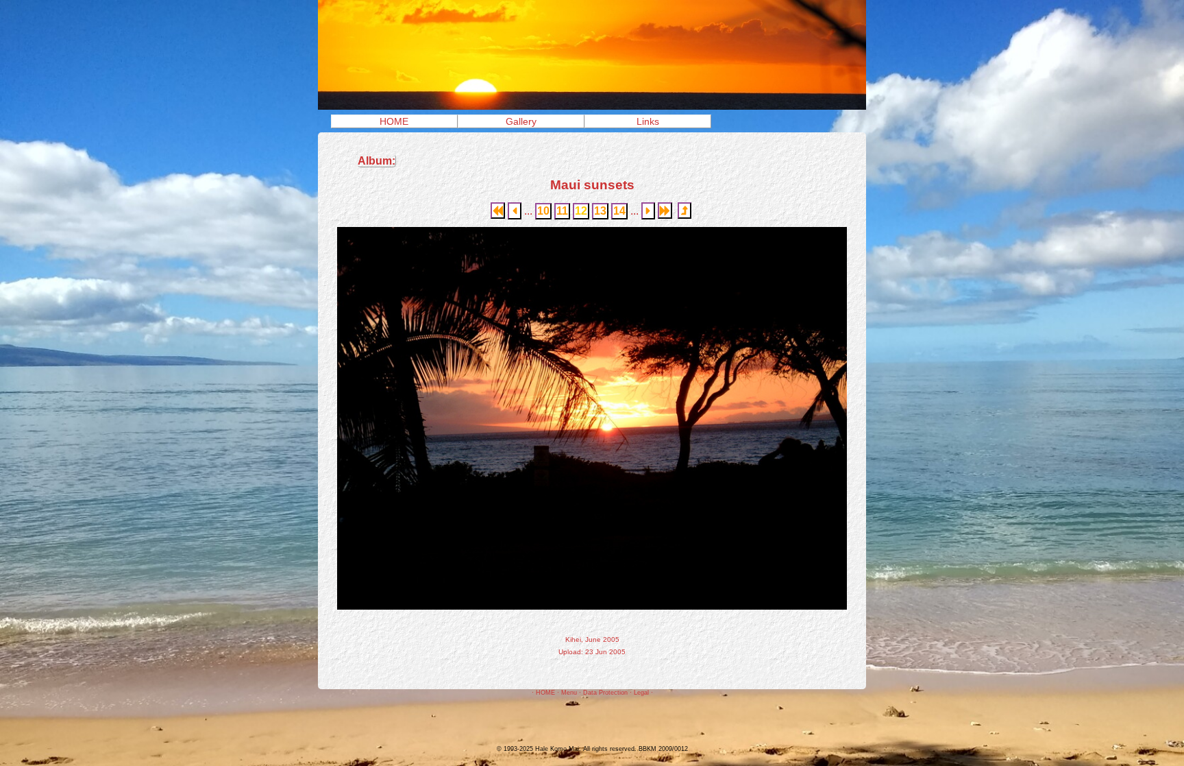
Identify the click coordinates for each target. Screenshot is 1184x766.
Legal (641, 692)
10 (543, 211)
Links (648, 121)
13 (600, 211)
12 (581, 211)
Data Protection (605, 692)
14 (619, 211)
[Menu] (592, 106)
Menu (569, 692)
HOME (394, 121)
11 (562, 211)
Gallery (521, 121)
